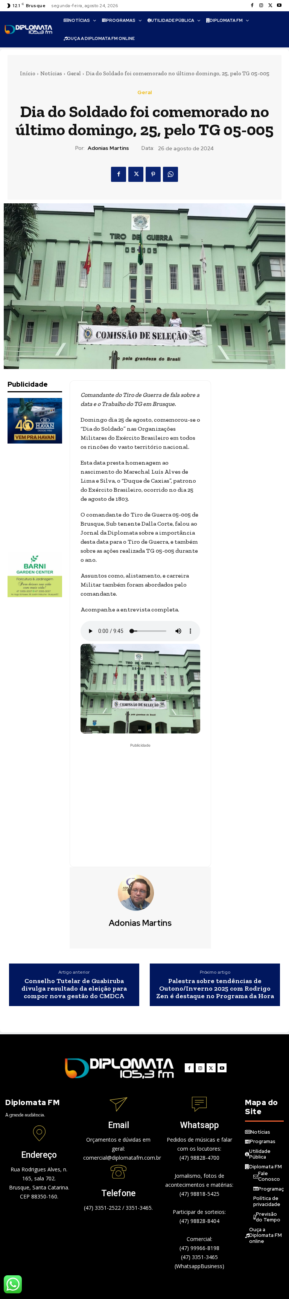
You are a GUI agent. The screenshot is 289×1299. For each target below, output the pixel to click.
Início (27, 73)
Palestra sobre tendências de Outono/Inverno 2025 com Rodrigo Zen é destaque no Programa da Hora (215, 988)
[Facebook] (252, 5)
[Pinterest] (153, 174)
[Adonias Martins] (140, 893)
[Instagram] (261, 5)
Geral (74, 73)
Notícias (51, 73)
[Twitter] (270, 5)
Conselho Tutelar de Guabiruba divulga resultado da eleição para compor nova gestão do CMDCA (74, 988)
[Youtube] (279, 5)
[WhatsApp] (170, 174)
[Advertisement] (45, 497)
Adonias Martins (108, 148)
